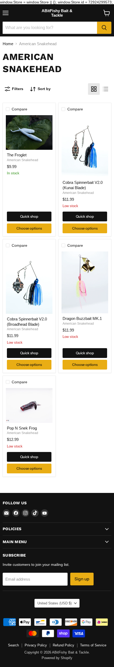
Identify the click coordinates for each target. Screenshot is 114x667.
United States (54, 603)
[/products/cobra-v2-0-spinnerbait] (29, 282)
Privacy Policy (36, 645)
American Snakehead (22, 160)
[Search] (104, 28)
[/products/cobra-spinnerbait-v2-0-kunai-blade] (85, 146)
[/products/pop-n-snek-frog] (29, 405)
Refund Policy (63, 645)
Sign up (81, 578)
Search (13, 645)
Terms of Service (93, 645)
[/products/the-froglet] (29, 132)
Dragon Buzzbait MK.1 (82, 318)
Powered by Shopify (57, 658)
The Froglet (17, 155)
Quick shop (29, 216)
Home (8, 43)
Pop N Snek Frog (22, 428)
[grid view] (94, 89)
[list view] (105, 89)
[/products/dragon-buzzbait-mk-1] (85, 282)
